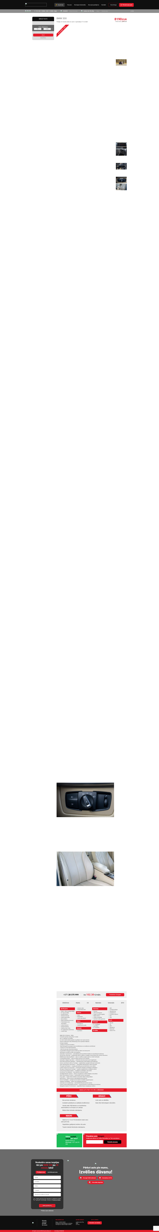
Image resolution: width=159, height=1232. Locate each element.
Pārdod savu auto (127, 5)
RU (133, 11)
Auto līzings (113, 5)
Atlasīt (43, 35)
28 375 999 (71, 995)
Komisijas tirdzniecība (80, 5)
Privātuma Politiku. (56, 1200)
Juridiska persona (52, 1172)
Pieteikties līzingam (115, 994)
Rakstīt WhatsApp (73, 11)
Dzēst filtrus (43, 37)
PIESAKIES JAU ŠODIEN (94, 1222)
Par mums (44, 1225)
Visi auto (69, 5)
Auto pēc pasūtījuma (93, 5)
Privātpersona (41, 1172)
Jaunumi (44, 1222)
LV (131, 11)
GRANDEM (61, 1231)
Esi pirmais (60, 5)
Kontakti (104, 5)
